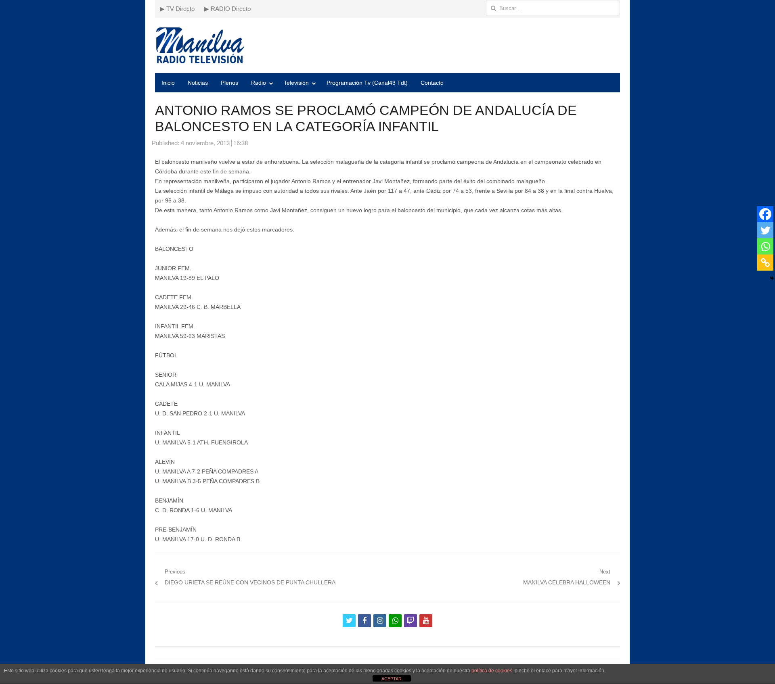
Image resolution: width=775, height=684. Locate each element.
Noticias (198, 82)
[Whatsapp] (765, 246)
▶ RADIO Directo (227, 8)
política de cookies (491, 671)
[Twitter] (765, 230)
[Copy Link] (765, 262)
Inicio (168, 82)
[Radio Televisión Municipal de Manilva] (387, 45)
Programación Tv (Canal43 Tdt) (367, 82)
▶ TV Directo (177, 8)
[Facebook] (765, 214)
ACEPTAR (391, 678)
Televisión (296, 82)
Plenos (229, 82)
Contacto (432, 82)
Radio (258, 82)
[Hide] (772, 278)
